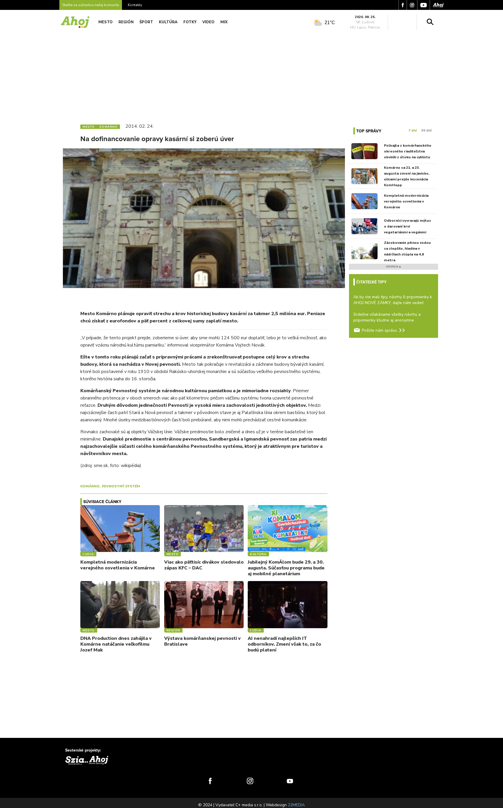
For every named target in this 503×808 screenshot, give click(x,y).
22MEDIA (296, 805)
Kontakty (135, 5)
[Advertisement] (251, 75)
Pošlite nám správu (379, 330)
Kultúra (168, 22)
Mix (224, 22)
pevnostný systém (121, 486)
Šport (146, 22)
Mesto (105, 22)
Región (126, 22)
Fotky (189, 22)
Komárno (90, 486)
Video (208, 22)
